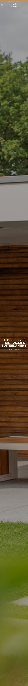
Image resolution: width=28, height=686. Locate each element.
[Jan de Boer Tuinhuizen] (14, 5)
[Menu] (2, 5)
